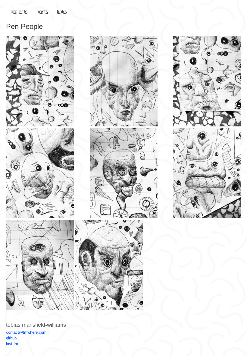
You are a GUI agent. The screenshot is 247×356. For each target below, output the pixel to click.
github (11, 338)
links (62, 11)
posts (42, 11)
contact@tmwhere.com (26, 332)
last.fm (12, 344)
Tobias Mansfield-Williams (36, 325)
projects (19, 11)
